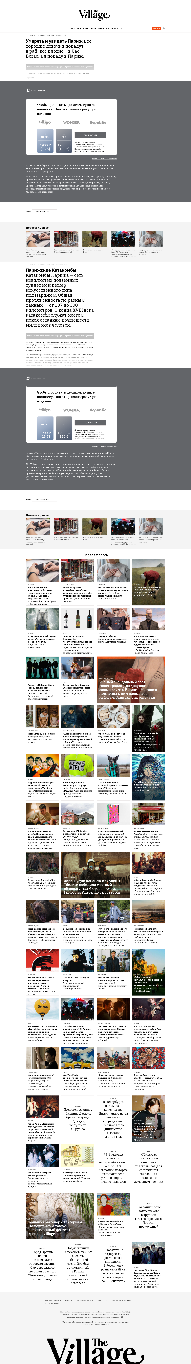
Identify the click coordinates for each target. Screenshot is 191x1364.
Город (72, 28)
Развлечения (97, 28)
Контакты (102, 1301)
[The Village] (95, 16)
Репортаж (31, 584)
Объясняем (137, 584)
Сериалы (30, 633)
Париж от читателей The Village (42, 36)
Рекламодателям (51, 1303)
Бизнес (86, 28)
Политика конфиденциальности (58, 1301)
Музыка (30, 779)
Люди (79, 28)
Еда (107, 28)
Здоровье (101, 584)
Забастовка (67, 828)
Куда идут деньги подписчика (104, 158)
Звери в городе (103, 779)
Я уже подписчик (38, 90)
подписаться (90, 135)
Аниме (136, 779)
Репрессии (31, 974)
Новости (78, 1106)
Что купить (102, 633)
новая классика (33, 682)
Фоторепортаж (69, 877)
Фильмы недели (68, 731)
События (101, 1218)
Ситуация (66, 779)
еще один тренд (139, 974)
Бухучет (65, 633)
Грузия (65, 926)
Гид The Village (68, 584)
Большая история (106, 678)
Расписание (67, 974)
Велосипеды (102, 926)
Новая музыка (138, 730)
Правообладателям (85, 1301)
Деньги (30, 1023)
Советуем (101, 731)
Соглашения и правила (121, 1301)
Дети (119, 28)
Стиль (113, 28)
